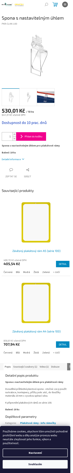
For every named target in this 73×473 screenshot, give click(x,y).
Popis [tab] (8, 367)
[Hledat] (46, 4)
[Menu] (65, 4)
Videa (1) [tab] (44, 367)
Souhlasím (35, 464)
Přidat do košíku (33, 136)
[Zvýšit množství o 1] (14, 134)
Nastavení (35, 453)
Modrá (26, 272)
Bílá (18, 272)
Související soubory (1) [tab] (25, 367)
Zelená (46, 272)
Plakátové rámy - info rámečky (38, 423)
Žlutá (36, 272)
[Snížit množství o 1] (14, 138)
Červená (8, 272)
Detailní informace (11, 159)
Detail (63, 263)
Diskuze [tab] (55, 367)
